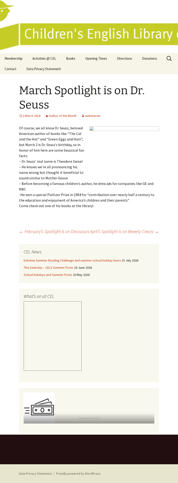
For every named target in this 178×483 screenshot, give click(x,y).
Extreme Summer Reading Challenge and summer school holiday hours (72, 260)
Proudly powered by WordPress (78, 473)
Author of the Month (62, 116)
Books (70, 58)
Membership (13, 58)
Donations (149, 58)
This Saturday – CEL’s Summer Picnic (48, 267)
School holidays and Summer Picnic (48, 275)
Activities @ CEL (44, 58)
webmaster (93, 116)
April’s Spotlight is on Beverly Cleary (124, 231)
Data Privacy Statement (43, 69)
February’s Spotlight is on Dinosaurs (54, 231)
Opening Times (96, 58)
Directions (124, 58)
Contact (10, 69)
